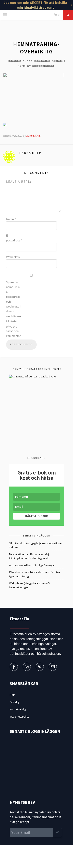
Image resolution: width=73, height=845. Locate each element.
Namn (11, 219)
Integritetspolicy (19, 716)
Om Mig (14, 702)
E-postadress (14, 238)
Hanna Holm (33, 136)
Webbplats (13, 257)
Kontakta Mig (18, 709)
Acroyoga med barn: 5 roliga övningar (32, 565)
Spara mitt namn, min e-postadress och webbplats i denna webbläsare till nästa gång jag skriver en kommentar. (13, 308)
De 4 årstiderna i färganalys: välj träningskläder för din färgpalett (29, 556)
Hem (12, 695)
